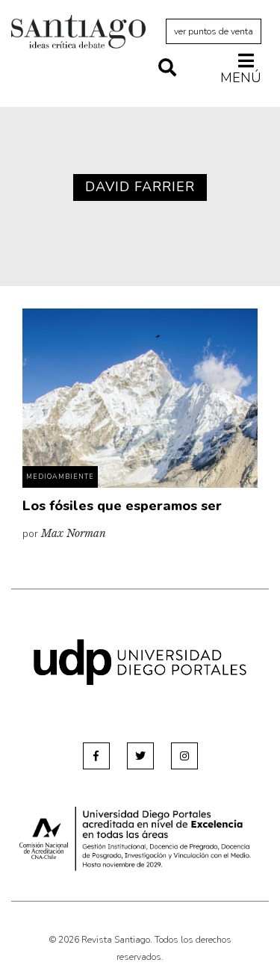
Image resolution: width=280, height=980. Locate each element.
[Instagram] (184, 755)
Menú (240, 77)
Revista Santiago (78, 33)
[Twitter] (140, 755)
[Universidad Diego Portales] (140, 661)
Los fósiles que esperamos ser (122, 506)
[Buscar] (167, 68)
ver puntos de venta (213, 31)
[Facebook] (96, 755)
